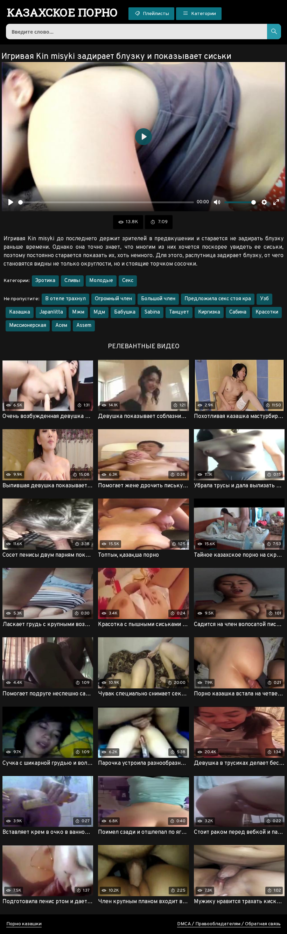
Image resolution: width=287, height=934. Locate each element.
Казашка (19, 312)
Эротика (45, 280)
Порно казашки (24, 924)
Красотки (266, 312)
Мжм (78, 312)
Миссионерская (27, 325)
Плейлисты (155, 14)
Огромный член (113, 299)
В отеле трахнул (65, 299)
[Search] (274, 31)
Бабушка (124, 312)
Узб (264, 299)
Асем (61, 325)
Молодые (101, 280)
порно (62, 12)
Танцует (179, 312)
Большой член (158, 299)
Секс (127, 280)
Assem (83, 325)
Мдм (99, 312)
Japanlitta (51, 312)
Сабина (237, 312)
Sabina (152, 312)
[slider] (106, 202)
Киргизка (209, 312)
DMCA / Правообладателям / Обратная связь (229, 924)
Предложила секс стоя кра (217, 299)
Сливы (72, 280)
